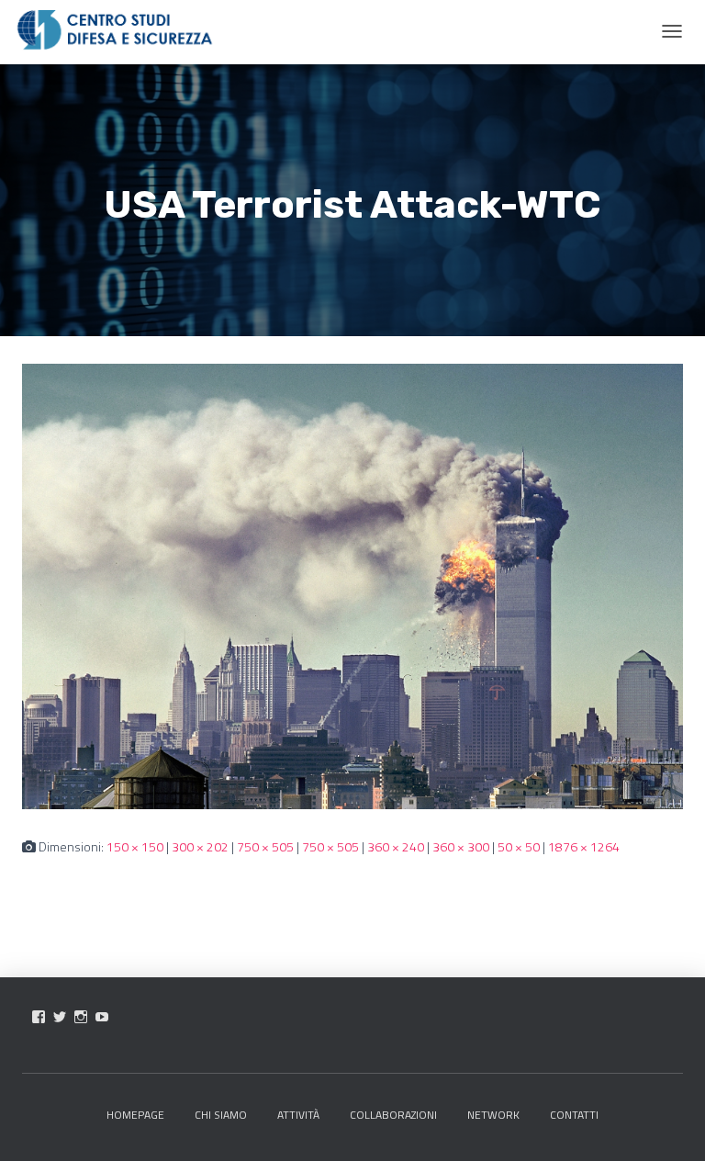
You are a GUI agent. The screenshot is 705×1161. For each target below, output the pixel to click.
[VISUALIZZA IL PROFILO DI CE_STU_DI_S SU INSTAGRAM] (80, 1017)
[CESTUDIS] (114, 30)
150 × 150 (134, 846)
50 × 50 (519, 846)
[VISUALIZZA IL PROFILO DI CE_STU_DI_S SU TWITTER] (59, 1017)
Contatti (574, 1114)
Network (493, 1114)
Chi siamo (221, 1114)
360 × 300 (460, 846)
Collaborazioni (393, 1114)
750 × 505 (265, 846)
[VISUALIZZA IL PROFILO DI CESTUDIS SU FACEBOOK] (38, 1017)
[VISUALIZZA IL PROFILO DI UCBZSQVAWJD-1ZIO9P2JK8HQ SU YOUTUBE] (102, 1017)
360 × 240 (395, 846)
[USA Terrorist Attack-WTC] (352, 584)
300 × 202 (200, 846)
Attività (298, 1114)
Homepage (135, 1114)
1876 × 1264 (584, 846)
